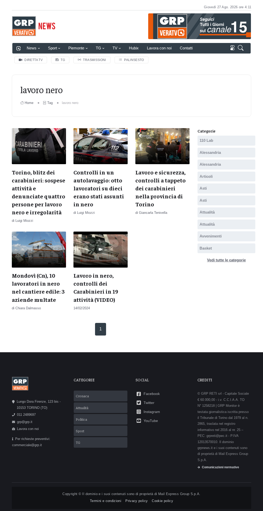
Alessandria (210, 152)
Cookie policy (162, 501)
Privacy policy (136, 501)
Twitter (149, 403)
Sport (52, 48)
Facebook (152, 394)
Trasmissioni (94, 60)
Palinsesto (134, 60)
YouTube (151, 421)
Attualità (207, 212)
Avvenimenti (211, 236)
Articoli (206, 176)
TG (98, 48)
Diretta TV (33, 60)
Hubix (134, 48)
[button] (242, 48)
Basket (206, 248)
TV (114, 48)
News (31, 48)
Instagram (152, 412)
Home (29, 103)
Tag (50, 103)
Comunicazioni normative (220, 467)
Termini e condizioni (105, 501)
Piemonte (76, 48)
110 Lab (206, 140)
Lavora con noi (159, 48)
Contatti (186, 48)
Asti (203, 188)
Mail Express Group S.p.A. (179, 494)
